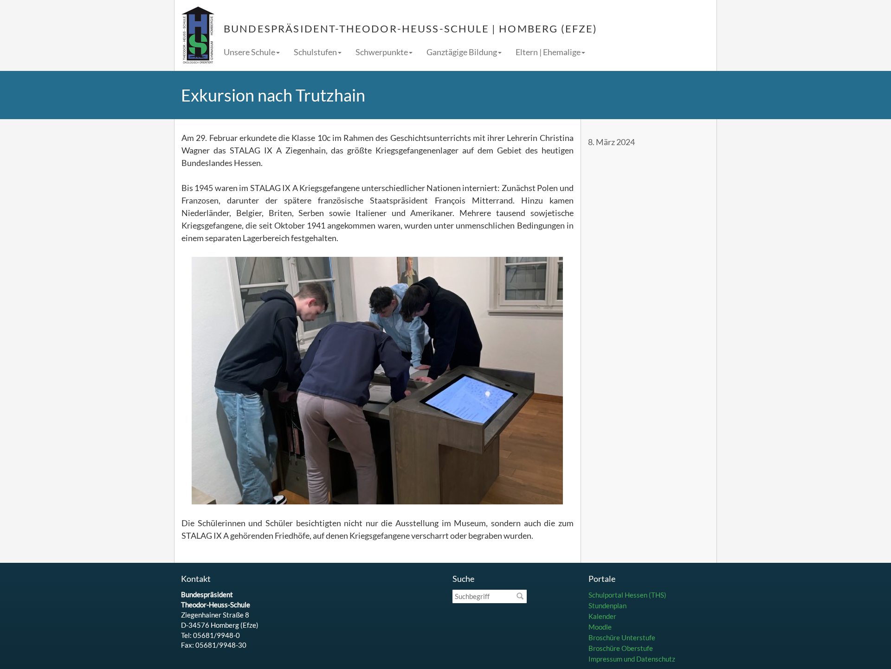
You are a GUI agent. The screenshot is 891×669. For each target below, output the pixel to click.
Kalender (602, 616)
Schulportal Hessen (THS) (627, 595)
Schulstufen (315, 52)
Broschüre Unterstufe (621, 637)
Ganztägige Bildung (461, 52)
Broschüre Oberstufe (620, 648)
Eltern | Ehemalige (548, 52)
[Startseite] (198, 35)
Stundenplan (607, 605)
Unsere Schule (249, 52)
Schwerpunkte (381, 52)
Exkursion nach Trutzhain (273, 95)
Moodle (600, 627)
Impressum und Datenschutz (631, 659)
